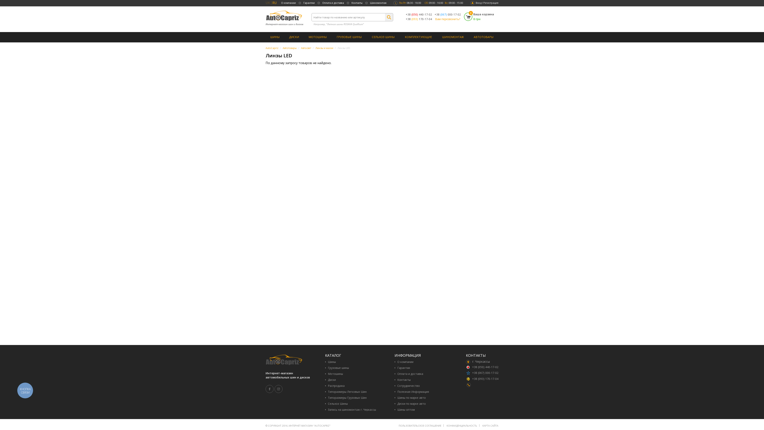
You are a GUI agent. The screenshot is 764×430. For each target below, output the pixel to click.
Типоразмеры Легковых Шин (347, 391)
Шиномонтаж (378, 3)
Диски (294, 37)
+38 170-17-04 (419, 19)
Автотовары (483, 37)
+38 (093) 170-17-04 (485, 379)
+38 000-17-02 (448, 14)
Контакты (357, 3)
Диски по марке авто (411, 403)
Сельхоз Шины (383, 37)
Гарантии (309, 3)
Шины (275, 37)
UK (268, 3)
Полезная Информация (413, 391)
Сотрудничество (408, 385)
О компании (288, 3)
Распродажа (336, 385)
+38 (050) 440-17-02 (485, 367)
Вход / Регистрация (487, 3)
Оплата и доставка (333, 3)
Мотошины (318, 37)
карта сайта (490, 426)
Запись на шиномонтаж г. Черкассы (352, 409)
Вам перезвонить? (447, 19)
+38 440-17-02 (419, 14)
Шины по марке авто (411, 397)
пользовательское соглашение (420, 426)
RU (274, 3)
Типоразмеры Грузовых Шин (347, 397)
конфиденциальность (462, 426)
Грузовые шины (349, 37)
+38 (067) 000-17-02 (485, 373)
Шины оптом (406, 409)
